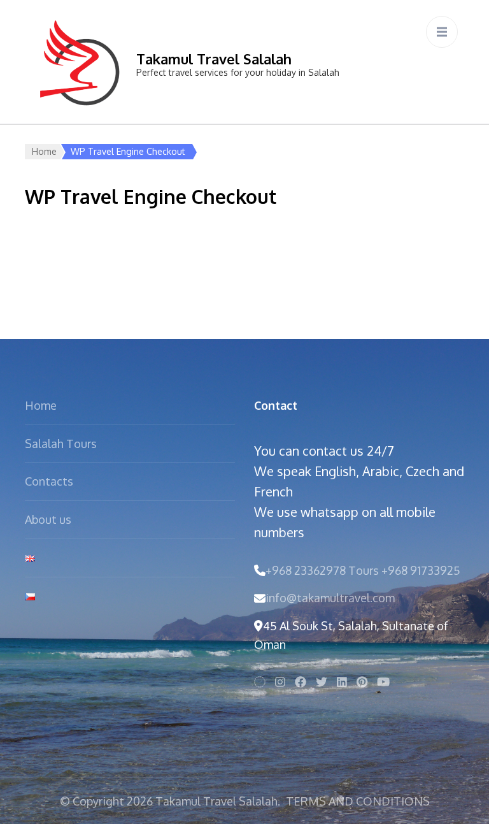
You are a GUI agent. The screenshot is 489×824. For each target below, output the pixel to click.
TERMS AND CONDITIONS (358, 801)
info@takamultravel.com (330, 598)
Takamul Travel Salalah (214, 59)
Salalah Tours (61, 444)
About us (48, 519)
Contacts (49, 481)
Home (44, 151)
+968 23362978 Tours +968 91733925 (363, 570)
